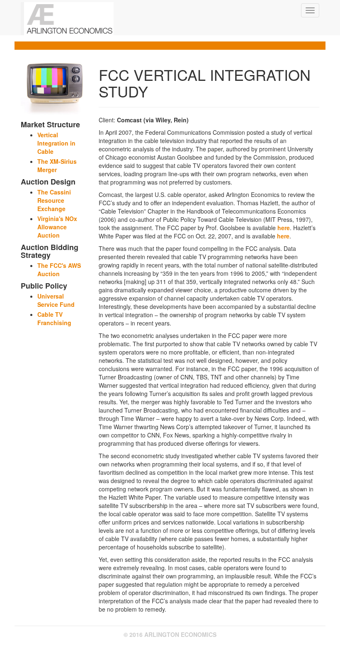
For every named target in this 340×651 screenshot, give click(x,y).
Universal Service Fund (56, 300)
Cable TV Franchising (54, 318)
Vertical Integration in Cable (56, 143)
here (283, 227)
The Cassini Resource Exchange (54, 200)
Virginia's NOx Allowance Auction (57, 226)
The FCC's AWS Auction (59, 269)
